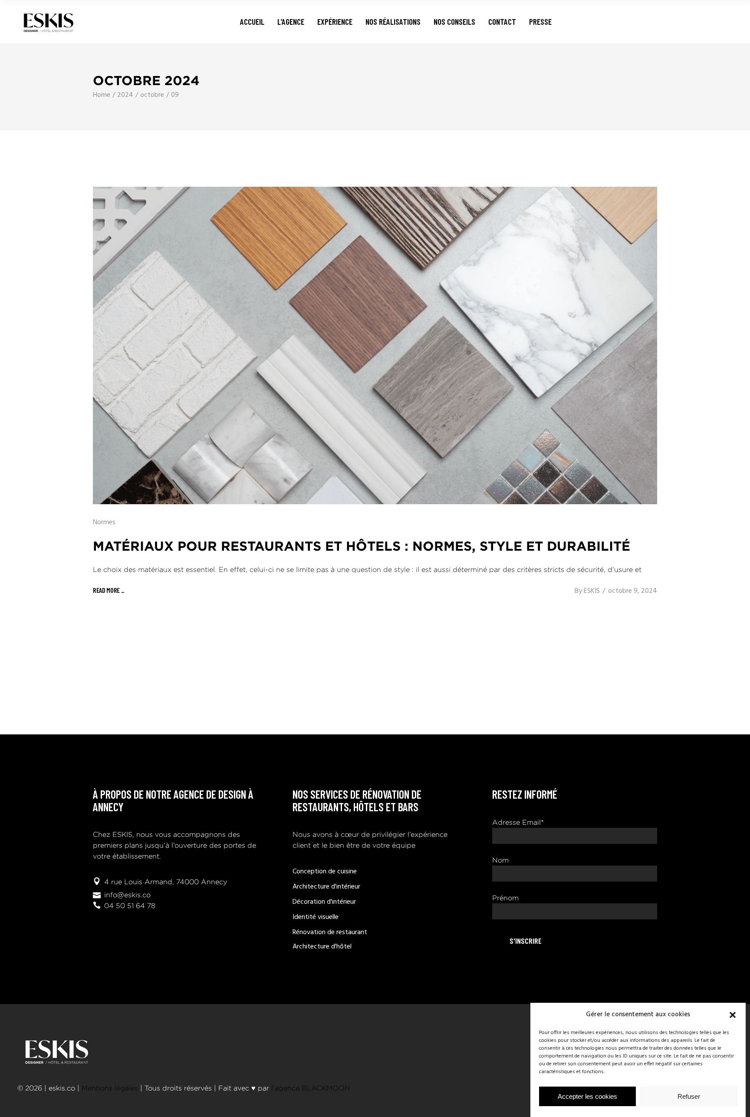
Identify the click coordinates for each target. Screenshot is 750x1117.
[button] (732, 1015)
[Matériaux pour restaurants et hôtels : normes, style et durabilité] (375, 345)
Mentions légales (110, 1088)
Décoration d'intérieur (324, 902)
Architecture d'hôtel (322, 946)
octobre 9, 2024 (632, 591)
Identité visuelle (316, 917)
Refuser (689, 1096)
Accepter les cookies (587, 1096)
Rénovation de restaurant (330, 932)
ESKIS (592, 591)
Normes (104, 522)
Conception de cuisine (325, 871)
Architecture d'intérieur (326, 886)
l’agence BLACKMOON (310, 1088)
